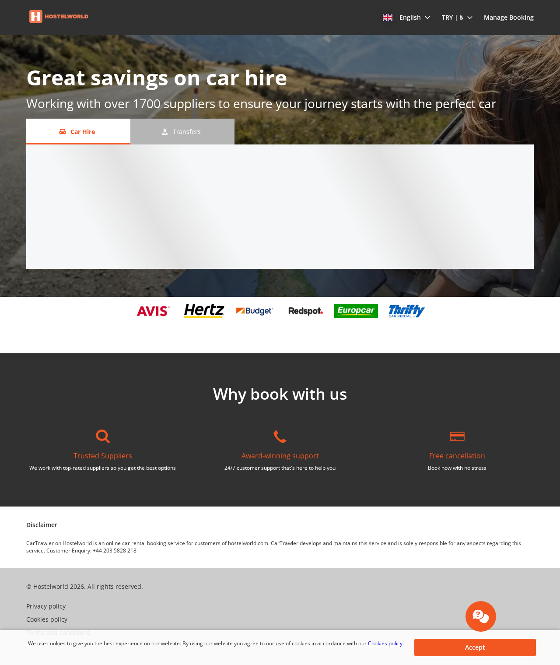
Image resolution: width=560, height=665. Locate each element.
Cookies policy (385, 643)
